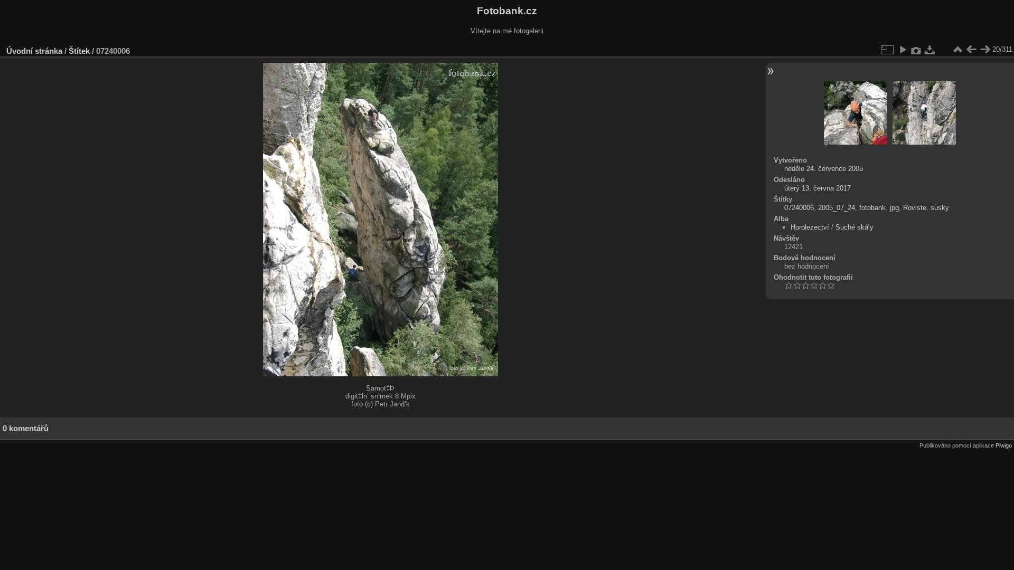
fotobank (872, 208)
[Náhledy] (957, 49)
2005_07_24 (836, 208)
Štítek (79, 50)
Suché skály (854, 227)
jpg (894, 208)
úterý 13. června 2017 (817, 188)
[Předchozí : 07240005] (971, 49)
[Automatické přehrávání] (902, 49)
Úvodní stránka (34, 50)
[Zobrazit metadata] (916, 49)
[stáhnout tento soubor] (930, 49)
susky (940, 208)
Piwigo (1004, 445)
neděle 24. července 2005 (823, 169)
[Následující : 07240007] (985, 49)
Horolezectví (810, 227)
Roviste (914, 208)
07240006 (799, 208)
